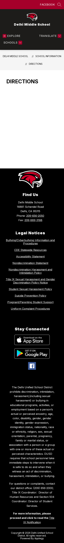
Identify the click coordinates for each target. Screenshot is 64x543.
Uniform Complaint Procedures (30, 308)
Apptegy (39, 538)
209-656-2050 (35, 215)
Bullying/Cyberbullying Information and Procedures (30, 242)
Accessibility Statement (30, 256)
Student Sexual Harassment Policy (30, 289)
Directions (36, 63)
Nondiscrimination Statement (30, 263)
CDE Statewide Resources (30, 250)
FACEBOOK (47, 4)
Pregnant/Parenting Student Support (30, 302)
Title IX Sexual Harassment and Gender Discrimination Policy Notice (30, 281)
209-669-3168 (33, 220)
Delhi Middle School (15, 56)
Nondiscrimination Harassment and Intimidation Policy (30, 271)
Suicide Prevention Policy (30, 295)
